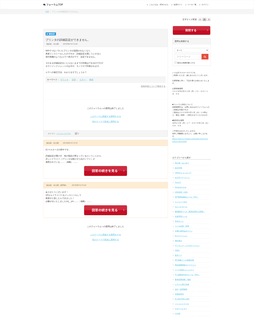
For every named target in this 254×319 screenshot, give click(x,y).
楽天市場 (178, 168)
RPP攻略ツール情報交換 (184, 260)
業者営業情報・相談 (183, 279)
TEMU (177, 250)
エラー (83, 79)
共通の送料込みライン (184, 231)
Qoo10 (178, 182)
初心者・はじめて (182, 163)
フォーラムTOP (54, 4)
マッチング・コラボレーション (187, 245)
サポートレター (181, 308)
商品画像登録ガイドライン (185, 265)
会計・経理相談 (181, 289)
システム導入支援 (182, 284)
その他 (177, 313)
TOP (47, 11)
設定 (74, 79)
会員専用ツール (181, 216)
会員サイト (178, 4)
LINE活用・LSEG (181, 192)
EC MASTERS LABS (182, 299)
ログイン (205, 4)
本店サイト (179, 221)
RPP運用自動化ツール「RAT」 (187, 197)
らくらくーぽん (181, 202)
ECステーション (181, 236)
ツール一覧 (192, 4)
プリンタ (64, 79)
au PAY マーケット (182, 177)
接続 (91, 79)
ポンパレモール (181, 206)
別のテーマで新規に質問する (105, 121)
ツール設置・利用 (182, 226)
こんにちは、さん (158, 4)
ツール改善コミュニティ (184, 270)
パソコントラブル (64, 133)
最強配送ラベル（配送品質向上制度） (190, 211)
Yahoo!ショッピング (183, 172)
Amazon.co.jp (180, 187)
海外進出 (178, 240)
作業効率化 (179, 294)
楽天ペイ (178, 255)
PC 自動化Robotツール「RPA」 (187, 274)
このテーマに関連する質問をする (105, 116)
